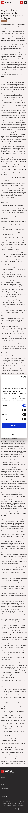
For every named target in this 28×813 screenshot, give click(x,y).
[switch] (24, 410)
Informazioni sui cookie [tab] (21, 381)
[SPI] (7, 2)
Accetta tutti (14, 425)
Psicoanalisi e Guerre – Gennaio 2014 (13, 7)
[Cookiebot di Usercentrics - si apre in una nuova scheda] (20, 377)
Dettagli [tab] (11, 381)
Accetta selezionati (14, 430)
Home (2, 7)
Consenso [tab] (4, 381)
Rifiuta (14, 434)
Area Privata (5, 796)
